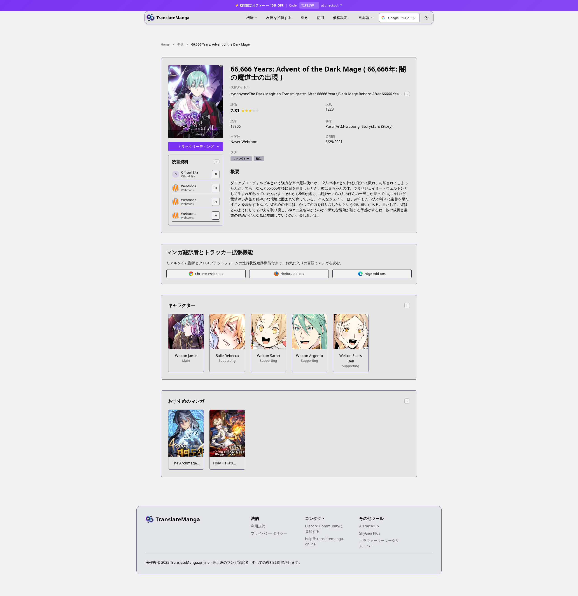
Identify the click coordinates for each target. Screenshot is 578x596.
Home (165, 44)
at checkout (329, 5)
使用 (320, 17)
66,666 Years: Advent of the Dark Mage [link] (220, 44)
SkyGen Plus (369, 533)
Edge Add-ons (375, 273)
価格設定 (340, 17)
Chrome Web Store (209, 273)
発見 (304, 17)
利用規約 (258, 526)
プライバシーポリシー (269, 533)
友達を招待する (278, 17)
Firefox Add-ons (292, 273)
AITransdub (369, 526)
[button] (399, 17)
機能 (250, 17)
